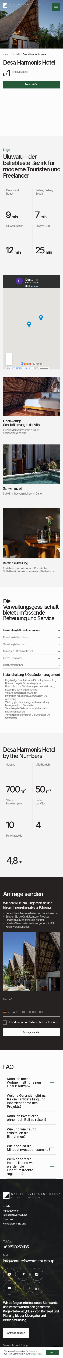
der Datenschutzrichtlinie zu (41, 1022)
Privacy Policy (35, 1354)
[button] (31, 84)
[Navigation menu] (56, 7)
